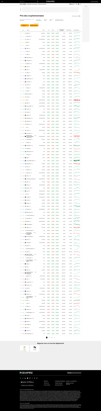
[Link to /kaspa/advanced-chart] (76, 288)
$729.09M (70, 63)
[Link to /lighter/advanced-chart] (76, 264)
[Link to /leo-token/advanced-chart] (76, 82)
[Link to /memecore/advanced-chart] (76, 149)
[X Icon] (20, 378)
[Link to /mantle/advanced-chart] (76, 185)
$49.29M (70, 330)
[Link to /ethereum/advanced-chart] (76, 36)
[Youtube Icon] (27, 378)
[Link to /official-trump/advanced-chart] (76, 318)
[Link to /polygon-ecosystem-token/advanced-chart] (76, 237)
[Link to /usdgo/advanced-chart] (76, 227)
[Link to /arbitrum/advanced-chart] (76, 309)
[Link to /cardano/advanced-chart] (76, 88)
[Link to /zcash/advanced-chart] (76, 67)
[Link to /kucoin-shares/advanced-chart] (76, 246)
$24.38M (70, 257)
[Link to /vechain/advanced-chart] (76, 321)
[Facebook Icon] (23, 378)
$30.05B (70, 33)
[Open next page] (54, 337)
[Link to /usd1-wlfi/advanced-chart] (76, 103)
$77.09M (70, 145)
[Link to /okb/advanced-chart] (76, 158)
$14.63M (70, 294)
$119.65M (70, 169)
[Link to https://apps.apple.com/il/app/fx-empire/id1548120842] (23, 382)
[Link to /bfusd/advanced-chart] (76, 221)
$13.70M (70, 303)
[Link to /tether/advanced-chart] (76, 39)
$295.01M (70, 154)
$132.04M (70, 236)
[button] (2, 1)
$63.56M (70, 291)
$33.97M (70, 197)
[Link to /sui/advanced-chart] (76, 127)
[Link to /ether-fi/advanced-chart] (76, 331)
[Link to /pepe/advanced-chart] (76, 191)
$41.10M (70, 69)
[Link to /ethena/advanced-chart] (76, 200)
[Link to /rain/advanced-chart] (76, 70)
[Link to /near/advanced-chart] (76, 152)
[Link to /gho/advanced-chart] (76, 300)
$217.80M (70, 151)
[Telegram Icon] (32, 378)
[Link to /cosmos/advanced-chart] (76, 282)
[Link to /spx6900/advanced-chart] (76, 325)
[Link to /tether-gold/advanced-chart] (76, 139)
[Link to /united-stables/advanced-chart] (76, 224)
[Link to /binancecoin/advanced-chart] (76, 42)
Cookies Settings (58, 383)
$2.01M (71, 221)
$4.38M (70, 327)
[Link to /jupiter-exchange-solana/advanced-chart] (76, 291)
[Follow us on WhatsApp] (76, 4)
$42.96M (70, 333)
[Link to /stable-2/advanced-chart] (76, 294)
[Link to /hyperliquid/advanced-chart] (76, 61)
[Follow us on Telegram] (80, 4)
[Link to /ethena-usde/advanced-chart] (76, 106)
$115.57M (70, 203)
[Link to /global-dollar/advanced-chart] (76, 118)
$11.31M (70, 239)
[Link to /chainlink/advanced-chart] (76, 76)
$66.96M (70, 115)
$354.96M (70, 57)
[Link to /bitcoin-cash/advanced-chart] (76, 94)
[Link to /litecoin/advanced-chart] (76, 112)
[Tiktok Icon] (37, 378)
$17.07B (70, 48)
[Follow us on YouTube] (78, 4)
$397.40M (70, 75)
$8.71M (71, 306)
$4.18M (71, 242)
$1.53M (71, 206)
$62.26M (70, 309)
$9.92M (71, 288)
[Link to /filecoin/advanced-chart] (76, 315)
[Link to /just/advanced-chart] (76, 279)
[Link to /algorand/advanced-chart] (76, 276)
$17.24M (70, 227)
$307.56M (70, 112)
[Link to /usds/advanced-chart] (76, 73)
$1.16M (71, 160)
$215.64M (70, 312)
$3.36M (70, 148)
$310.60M (70, 318)
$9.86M (70, 212)
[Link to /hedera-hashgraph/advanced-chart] (76, 115)
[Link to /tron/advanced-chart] (76, 54)
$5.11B (71, 51)
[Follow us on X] (75, 4)
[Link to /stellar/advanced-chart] (76, 91)
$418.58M (70, 87)
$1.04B (71, 60)
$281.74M (70, 139)
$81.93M (70, 124)
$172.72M (70, 163)
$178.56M (70, 224)
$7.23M (71, 130)
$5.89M (70, 245)
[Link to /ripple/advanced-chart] (76, 45)
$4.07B (71, 45)
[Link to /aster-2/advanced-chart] (76, 176)
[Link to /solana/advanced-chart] (76, 51)
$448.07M (70, 54)
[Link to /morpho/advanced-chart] (76, 188)
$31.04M (70, 157)
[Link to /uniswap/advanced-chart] (76, 142)
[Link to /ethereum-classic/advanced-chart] (76, 230)
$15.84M (70, 251)
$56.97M (70, 263)
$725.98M (70, 200)
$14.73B (70, 36)
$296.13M (70, 172)
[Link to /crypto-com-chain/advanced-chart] (76, 130)
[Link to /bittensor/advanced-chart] (76, 155)
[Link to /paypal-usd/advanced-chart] (76, 145)
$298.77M (70, 142)
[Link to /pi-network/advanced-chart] (76, 243)
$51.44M (70, 285)
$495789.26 (70, 218)
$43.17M (70, 215)
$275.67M (70, 166)
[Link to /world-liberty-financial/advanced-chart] (76, 179)
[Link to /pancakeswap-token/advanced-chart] (76, 334)
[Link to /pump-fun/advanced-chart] (76, 173)
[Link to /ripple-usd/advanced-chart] (76, 164)
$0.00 (71, 133)
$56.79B (70, 39)
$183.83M (70, 121)
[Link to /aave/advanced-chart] (76, 167)
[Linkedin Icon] (25, 378)
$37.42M (70, 321)
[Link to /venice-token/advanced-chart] (76, 258)
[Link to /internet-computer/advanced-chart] (76, 215)
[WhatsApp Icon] (34, 378)
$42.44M (70, 282)
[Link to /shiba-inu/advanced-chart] (76, 124)
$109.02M (70, 78)
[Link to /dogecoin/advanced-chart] (76, 64)
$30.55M (70, 324)
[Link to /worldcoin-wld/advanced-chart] (76, 209)
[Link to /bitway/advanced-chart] (76, 240)
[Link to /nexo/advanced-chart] (76, 270)
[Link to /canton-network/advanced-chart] (76, 97)
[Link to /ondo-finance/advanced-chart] (76, 182)
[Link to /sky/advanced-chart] (76, 194)
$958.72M (70, 42)
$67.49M (70, 315)
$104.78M (70, 84)
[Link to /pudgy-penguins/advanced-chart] (76, 312)
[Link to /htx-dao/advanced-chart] (76, 197)
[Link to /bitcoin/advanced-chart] (76, 33)
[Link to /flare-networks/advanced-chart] (76, 328)
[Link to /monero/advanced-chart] (76, 85)
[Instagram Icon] (30, 378)
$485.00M (70, 127)
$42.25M (70, 109)
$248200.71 (70, 81)
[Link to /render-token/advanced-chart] (76, 285)
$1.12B (71, 66)
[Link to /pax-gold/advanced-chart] (76, 170)
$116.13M (70, 175)
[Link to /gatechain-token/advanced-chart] (76, 267)
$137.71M (70, 72)
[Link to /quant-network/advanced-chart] (76, 252)
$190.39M (70, 209)
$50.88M (70, 230)
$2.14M (71, 300)
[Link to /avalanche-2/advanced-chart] (76, 121)
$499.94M (70, 118)
